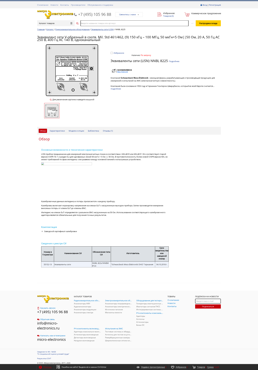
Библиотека (93, 130)
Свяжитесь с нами (127, 14)
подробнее (116, 88)
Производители (78, 5)
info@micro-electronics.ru (48, 325)
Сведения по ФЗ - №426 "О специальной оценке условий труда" (53, 353)
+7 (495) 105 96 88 (94, 14)
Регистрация (215, 5)
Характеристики (57, 130)
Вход (205, 5)
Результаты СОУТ (44, 358)
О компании (42, 5)
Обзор (43, 130)
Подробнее (174, 61)
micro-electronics (51, 339)
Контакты (64, 5)
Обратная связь (47, 319)
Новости (54, 5)
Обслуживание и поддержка (100, 5)
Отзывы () (108, 130)
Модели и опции (76, 130)
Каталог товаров (46, 23)
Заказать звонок (48, 308)
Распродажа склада (208, 23)
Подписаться (208, 306)
